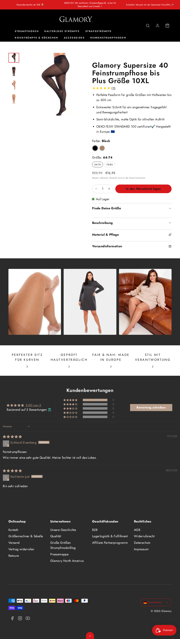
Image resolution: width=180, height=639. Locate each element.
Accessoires (74, 37)
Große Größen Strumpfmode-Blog (63, 545)
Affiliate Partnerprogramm (110, 542)
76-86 (109, 164)
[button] (147, 25)
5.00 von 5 (33, 405)
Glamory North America (67, 561)
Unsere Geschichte (63, 530)
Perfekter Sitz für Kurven (27, 357)
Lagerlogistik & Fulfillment (110, 536)
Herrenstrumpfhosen (108, 37)
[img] (12, 436)
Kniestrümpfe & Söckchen (36, 37)
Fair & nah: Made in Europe (111, 357)
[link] (157, 25)
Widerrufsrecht (144, 536)
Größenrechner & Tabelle (25, 536)
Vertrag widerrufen (21, 549)
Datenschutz (142, 542)
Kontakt (13, 530)
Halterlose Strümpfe (62, 31)
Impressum (141, 549)
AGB (137, 530)
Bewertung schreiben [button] (151, 407)
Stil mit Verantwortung (153, 357)
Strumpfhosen (27, 31)
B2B (95, 530)
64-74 (97, 164)
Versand (113, 177)
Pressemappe (59, 554)
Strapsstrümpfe (98, 31)
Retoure (13, 555)
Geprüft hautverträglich (69, 357)
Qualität (55, 536)
